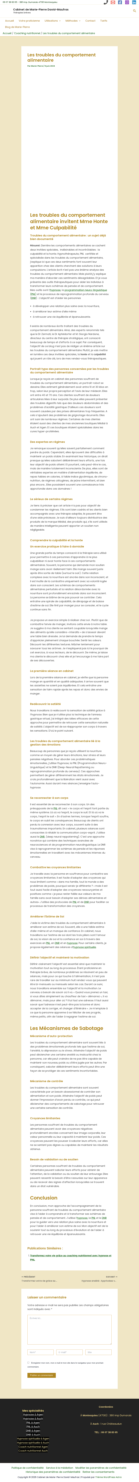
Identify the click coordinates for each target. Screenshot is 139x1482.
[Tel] (106, 2)
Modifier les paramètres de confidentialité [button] (100, 1467)
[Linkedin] (134, 2)
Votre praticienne (29, 20)
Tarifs (103, 20)
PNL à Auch (33, 1426)
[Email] (113, 2)
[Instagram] (127, 2)
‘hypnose (55, 290)
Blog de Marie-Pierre (17, 27)
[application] (59, 21)
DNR (33, 298)
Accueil (9, 20)
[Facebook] (120, 2)
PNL (55, 808)
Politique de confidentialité (28, 1467)
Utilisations (51, 20)
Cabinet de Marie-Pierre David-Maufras (41, 9)
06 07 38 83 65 (109, 1432)
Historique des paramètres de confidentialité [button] (53, 1472)
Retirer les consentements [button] (98, 1472)
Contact (90, 20)
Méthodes (72, 20)
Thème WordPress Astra (108, 1477)
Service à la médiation (59, 1467)
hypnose (72, 943)
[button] (134, 11)
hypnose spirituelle (84, 947)
